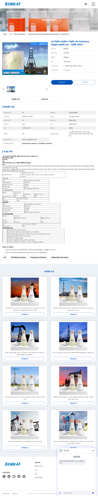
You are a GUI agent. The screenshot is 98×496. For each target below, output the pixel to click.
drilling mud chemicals (59, 257)
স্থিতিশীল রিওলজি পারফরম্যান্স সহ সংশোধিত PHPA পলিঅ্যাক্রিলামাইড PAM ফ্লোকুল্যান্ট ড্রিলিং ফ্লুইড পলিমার (73, 398)
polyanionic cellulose (38, 257)
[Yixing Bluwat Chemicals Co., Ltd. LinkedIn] (9, 476)
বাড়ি (6, 34)
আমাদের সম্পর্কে (39, 466)
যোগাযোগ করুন (38, 477)
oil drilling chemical (18, 257)
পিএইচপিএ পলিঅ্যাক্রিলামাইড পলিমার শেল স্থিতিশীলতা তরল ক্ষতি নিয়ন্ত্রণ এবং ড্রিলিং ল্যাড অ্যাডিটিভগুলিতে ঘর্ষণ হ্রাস (73, 309)
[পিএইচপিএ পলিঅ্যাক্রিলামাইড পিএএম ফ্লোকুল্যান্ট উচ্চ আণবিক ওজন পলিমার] (24, 425)
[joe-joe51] (24, 476)
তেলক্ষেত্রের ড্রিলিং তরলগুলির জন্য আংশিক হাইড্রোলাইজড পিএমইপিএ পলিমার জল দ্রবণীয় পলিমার (25, 398)
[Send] (93, 493)
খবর (36, 474)
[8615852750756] (14, 476)
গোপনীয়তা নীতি (5, 493)
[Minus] (93, 450)
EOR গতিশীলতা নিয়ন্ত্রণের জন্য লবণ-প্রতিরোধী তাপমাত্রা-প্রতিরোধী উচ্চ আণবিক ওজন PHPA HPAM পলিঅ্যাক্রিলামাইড (24, 353)
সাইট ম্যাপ (15, 493)
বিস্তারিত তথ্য (16, 99)
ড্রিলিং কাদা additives (19, 34)
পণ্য (10, 34)
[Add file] (60, 493)
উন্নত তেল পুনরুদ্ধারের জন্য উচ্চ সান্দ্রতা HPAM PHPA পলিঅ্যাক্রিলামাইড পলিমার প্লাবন (73, 352)
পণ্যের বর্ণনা (44, 99)
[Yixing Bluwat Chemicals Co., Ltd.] (12, 4)
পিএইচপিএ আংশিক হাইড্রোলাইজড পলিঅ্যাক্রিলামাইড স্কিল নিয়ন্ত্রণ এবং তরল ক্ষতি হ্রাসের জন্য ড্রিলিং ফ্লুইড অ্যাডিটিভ (73, 442)
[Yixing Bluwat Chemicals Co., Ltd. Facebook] (4, 476)
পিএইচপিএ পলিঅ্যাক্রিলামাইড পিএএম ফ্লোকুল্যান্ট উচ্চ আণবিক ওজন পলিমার (25, 441)
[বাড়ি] (12, 467)
